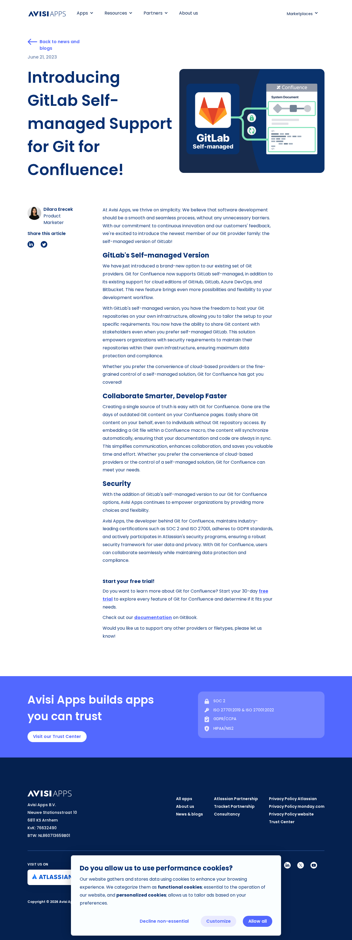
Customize (218, 921)
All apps (184, 798)
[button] (85, 13)
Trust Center (282, 822)
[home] (49, 14)
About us (188, 13)
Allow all (257, 921)
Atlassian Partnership (236, 798)
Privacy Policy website (291, 814)
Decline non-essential (164, 921)
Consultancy (227, 814)
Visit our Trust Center (57, 736)
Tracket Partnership (234, 806)
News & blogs (189, 814)
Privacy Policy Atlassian (293, 798)
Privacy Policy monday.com (296, 806)
